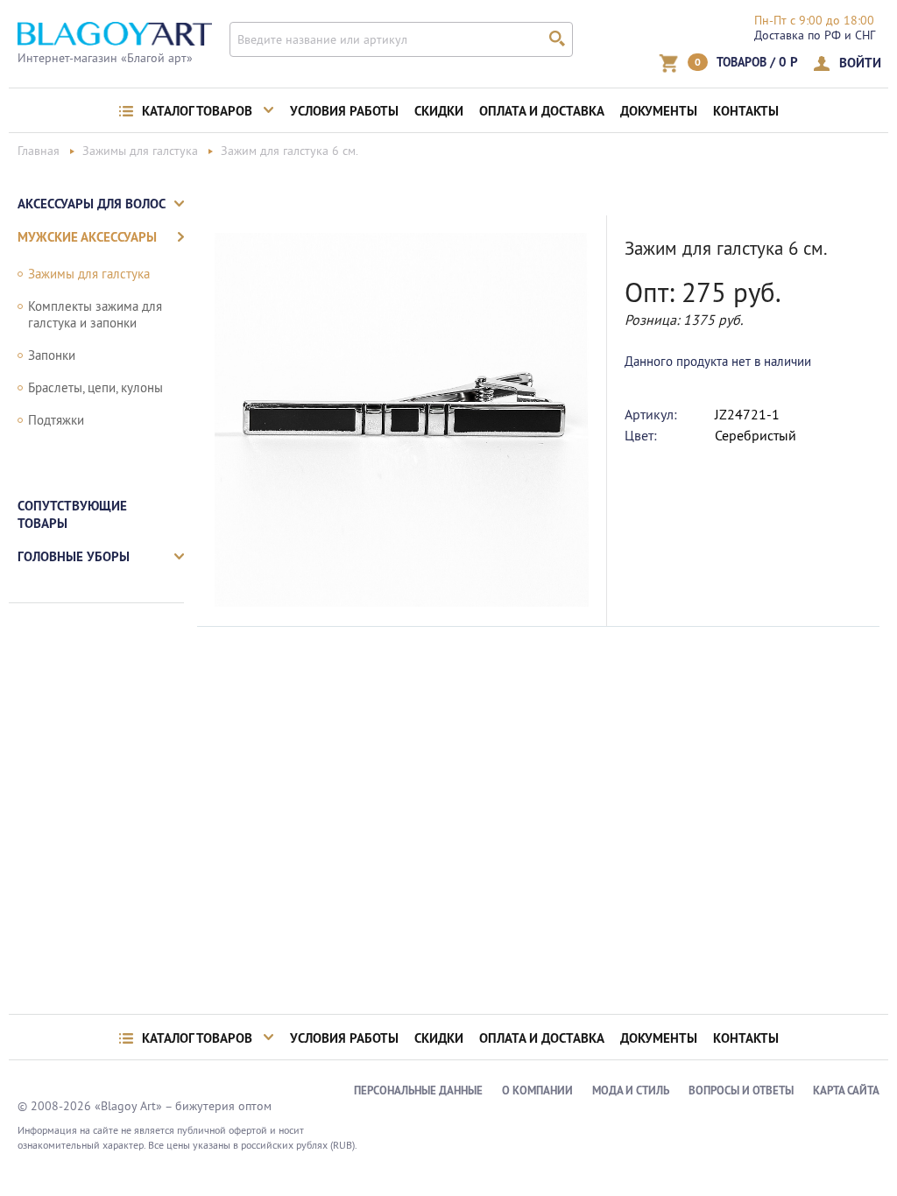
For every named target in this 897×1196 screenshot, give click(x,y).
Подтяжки (56, 420)
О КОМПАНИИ (537, 1090)
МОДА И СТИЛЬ (630, 1090)
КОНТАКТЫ (746, 111)
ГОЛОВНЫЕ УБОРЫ (74, 556)
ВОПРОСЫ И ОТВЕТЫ (741, 1090)
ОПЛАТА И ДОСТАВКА (541, 111)
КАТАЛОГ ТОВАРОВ (197, 111)
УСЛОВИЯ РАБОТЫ (344, 111)
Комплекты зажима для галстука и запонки (95, 314)
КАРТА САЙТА (846, 1090)
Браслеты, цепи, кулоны (95, 387)
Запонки (51, 355)
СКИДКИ (438, 111)
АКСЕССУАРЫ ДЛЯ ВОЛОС (92, 203)
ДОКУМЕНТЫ (658, 111)
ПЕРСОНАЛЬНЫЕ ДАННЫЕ (418, 1090)
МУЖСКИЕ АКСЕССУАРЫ (87, 237)
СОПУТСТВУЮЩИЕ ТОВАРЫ (72, 514)
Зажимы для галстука (89, 273)
